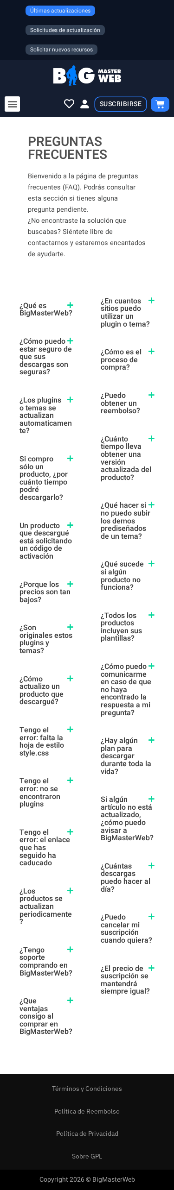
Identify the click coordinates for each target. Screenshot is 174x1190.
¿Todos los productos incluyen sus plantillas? (121, 627)
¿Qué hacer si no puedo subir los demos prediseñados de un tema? (125, 520)
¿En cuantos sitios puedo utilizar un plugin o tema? (125, 313)
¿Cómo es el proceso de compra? (121, 359)
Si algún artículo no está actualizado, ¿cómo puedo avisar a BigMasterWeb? (127, 819)
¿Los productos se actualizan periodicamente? (45, 906)
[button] (12, 104)
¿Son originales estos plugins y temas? (45, 639)
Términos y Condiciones (87, 1088)
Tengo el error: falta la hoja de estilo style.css (41, 741)
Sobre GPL (87, 1156)
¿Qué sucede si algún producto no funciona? (122, 576)
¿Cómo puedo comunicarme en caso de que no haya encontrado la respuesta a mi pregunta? (126, 689)
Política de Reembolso (87, 1111)
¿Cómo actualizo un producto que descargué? (41, 691)
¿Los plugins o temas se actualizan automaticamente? (45, 415)
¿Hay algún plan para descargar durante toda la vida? (126, 756)
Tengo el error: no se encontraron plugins (39, 792)
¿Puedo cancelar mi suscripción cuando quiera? (126, 929)
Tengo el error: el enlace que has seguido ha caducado (44, 848)
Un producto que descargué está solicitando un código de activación (45, 541)
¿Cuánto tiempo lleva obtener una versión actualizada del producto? (126, 458)
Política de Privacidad (87, 1133)
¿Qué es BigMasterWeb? (45, 309)
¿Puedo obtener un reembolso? (120, 403)
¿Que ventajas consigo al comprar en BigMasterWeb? (45, 1016)
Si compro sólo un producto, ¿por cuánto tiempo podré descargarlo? (43, 478)
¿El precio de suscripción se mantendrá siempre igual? (125, 980)
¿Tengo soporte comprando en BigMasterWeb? (45, 961)
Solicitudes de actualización (65, 30)
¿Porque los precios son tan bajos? (45, 592)
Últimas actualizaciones (60, 10)
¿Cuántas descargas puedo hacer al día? (125, 878)
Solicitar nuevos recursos (61, 49)
